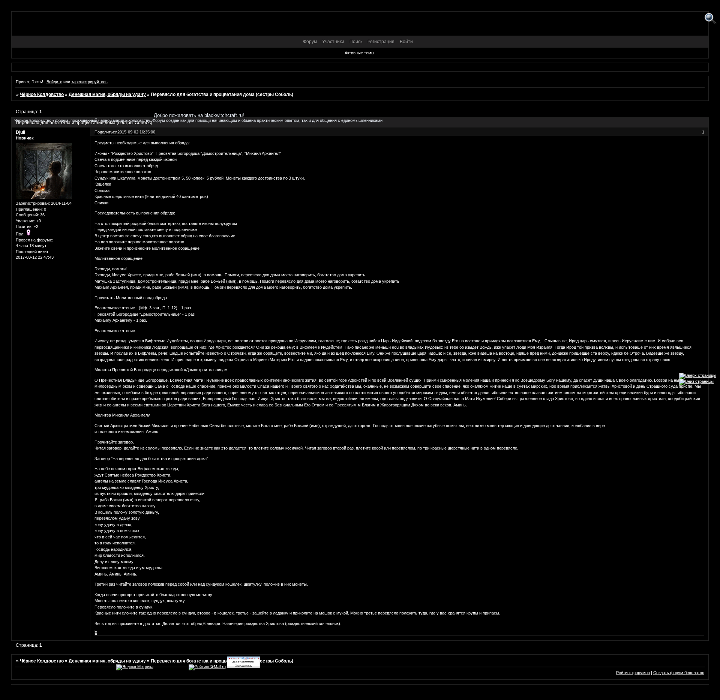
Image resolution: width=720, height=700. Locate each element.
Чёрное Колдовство (42, 94)
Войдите (54, 81)
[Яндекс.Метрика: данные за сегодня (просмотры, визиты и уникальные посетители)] (134, 667)
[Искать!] (710, 18)
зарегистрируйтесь (89, 81)
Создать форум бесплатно (678, 672)
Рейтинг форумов (633, 672)
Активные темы (359, 53)
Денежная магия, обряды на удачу (107, 94)
